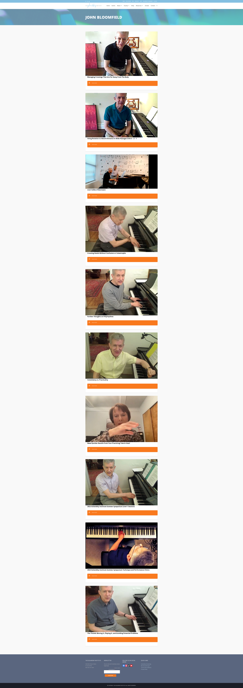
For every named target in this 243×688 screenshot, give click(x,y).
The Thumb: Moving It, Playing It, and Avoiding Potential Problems (112, 633)
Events (113, 5)
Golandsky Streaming (148, 1)
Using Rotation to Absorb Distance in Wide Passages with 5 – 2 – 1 (112, 138)
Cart (141, 1)
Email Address (112, 669)
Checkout (137, 1)
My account (128, 1)
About (118, 5)
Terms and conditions (146, 667)
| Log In (155, 1)
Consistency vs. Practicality (97, 380)
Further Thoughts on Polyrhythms (100, 316)
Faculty (126, 5)
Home (108, 5)
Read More (94, 83)
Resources (138, 5)
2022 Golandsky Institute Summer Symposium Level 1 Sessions (111, 506)
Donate (147, 5)
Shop (124, 1)
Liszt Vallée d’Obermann (96, 190)
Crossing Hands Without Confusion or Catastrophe (106, 253)
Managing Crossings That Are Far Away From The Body (108, 77)
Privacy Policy (144, 669)
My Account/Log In (145, 665)
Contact (153, 5)
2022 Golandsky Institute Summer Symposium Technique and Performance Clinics (118, 570)
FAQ (133, 1)
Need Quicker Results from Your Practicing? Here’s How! (108, 443)
